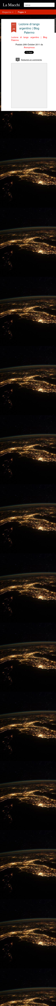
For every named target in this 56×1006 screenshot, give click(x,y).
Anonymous (29, 47)
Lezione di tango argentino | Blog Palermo (29, 28)
